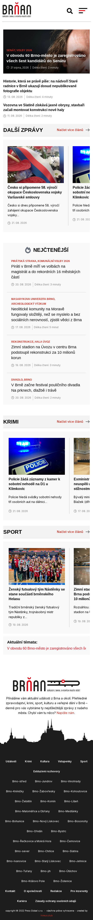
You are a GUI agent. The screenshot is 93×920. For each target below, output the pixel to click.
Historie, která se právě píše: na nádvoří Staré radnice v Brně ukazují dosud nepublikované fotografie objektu (40, 86)
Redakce (56, 891)
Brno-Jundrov (43, 781)
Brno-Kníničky (15, 791)
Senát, (11, 50)
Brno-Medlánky (68, 811)
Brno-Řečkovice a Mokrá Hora (32, 841)
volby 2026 (24, 50)
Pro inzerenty (79, 891)
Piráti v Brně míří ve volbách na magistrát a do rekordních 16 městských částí (45, 271)
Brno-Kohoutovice (75, 791)
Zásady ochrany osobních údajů (55, 901)
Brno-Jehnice (78, 861)
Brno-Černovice (70, 841)
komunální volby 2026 (54, 261)
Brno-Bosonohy (78, 821)
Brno (28, 379)
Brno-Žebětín (23, 801)
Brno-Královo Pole (33, 881)
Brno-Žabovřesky (43, 791)
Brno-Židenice (62, 881)
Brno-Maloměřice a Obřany (32, 811)
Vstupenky (65, 761)
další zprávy (23, 130)
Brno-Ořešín (34, 831)
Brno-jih (46, 871)
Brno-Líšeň (71, 801)
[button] (69, 11)
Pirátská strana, (24, 261)
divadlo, (17, 379)
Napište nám (65, 713)
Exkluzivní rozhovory (46, 771)
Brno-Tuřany (24, 871)
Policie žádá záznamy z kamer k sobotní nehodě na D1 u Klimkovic (34, 484)
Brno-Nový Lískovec (46, 821)
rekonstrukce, (23, 341)
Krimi (11, 422)
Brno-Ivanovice (16, 861)
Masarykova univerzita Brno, (33, 299)
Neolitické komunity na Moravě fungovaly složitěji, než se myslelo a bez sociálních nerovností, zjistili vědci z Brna (46, 314)
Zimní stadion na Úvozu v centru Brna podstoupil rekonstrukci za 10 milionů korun (43, 352)
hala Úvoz (42, 341)
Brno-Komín (48, 801)
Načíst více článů (70, 130)
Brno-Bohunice (14, 821)
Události (11, 761)
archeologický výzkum (28, 303)
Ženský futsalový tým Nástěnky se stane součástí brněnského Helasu (37, 594)
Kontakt (10, 891)
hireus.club (47, 915)
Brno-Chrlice (46, 851)
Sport (12, 532)
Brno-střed (19, 781)
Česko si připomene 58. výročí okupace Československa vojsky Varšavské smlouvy (35, 192)
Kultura (44, 761)
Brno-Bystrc (58, 831)
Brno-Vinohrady (71, 781)
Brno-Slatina (70, 851)
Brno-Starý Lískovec (48, 861)
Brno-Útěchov (68, 871)
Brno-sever (22, 851)
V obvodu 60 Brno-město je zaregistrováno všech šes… (49, 648)
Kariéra (22, 901)
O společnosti (33, 891)
